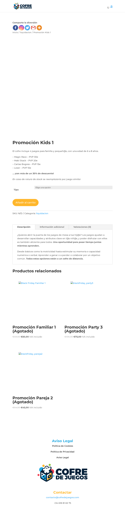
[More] (39, 27)
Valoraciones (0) (82, 227)
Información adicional (52, 227)
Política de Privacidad (62, 451)
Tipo (16, 189)
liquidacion (25, 32)
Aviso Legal (62, 457)
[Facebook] (15, 27)
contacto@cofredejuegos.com (62, 497)
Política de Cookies (62, 446)
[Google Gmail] (33, 27)
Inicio (15, 32)
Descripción (23, 227)
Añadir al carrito (26, 202)
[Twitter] (27, 27)
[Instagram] (21, 27)
